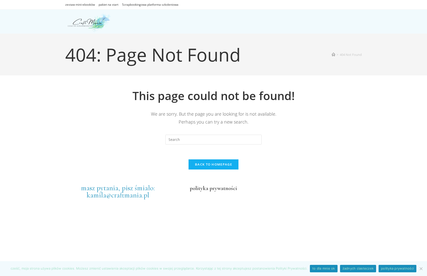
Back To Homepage (213, 164)
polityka (199, 188)
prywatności (222, 188)
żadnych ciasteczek (358, 268)
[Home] (333, 54)
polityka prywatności (397, 268)
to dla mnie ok (323, 268)
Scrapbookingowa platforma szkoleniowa (150, 4)
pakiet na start (108, 4)
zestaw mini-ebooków (80, 4)
